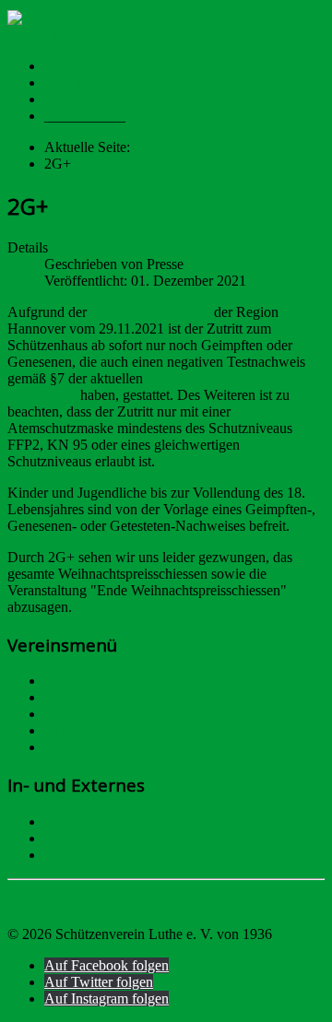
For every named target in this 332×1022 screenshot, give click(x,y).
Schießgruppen (88, 747)
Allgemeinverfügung (151, 312)
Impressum (76, 99)
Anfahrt (66, 82)
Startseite (70, 66)
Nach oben (39, 902)
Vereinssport (80, 714)
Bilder (62, 730)
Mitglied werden (92, 838)
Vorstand (70, 697)
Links (60, 855)
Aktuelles (72, 821)
